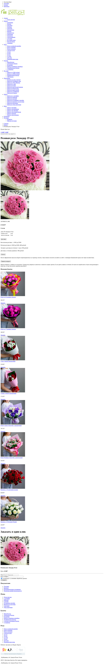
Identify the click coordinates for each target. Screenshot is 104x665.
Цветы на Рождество (13, 88)
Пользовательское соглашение (12, 589)
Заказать (3, 303)
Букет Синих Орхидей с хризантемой (11, 425)
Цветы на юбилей (12, 97)
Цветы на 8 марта (12, 93)
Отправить (3, 580)
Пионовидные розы (12, 59)
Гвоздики (9, 25)
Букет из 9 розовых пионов (8, 297)
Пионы (9, 24)
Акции (6, 18)
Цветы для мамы (11, 107)
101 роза (9, 57)
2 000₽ (2, 132)
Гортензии (10, 34)
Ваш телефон (4, 576)
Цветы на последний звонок (15, 87)
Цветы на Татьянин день (14, 81)
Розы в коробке (11, 47)
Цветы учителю (11, 113)
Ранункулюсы (11, 41)
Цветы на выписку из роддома (15, 101)
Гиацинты (10, 35)
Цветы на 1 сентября (13, 96)
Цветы (6, 21)
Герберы (9, 27)
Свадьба (6, 601)
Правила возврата (5, 261)
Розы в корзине (11, 49)
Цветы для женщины (13, 109)
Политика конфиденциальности (13, 591)
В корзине (7, 116)
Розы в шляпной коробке (14, 46)
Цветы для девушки (12, 110)
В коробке (10, 65)
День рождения (8, 607)
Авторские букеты (12, 63)
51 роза (9, 56)
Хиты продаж (11, 19)
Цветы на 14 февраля (13, 91)
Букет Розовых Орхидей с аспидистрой (12, 457)
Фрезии (9, 31)
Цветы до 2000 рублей (13, 74)
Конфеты (9, 119)
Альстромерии (11, 37)
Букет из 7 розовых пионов (8, 329)
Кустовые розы (11, 40)
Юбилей (6, 600)
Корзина (6, 588)
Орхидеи (9, 28)
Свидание (6, 606)
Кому (5, 106)
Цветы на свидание (12, 103)
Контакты (6, 6)
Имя (2, 575)
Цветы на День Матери (13, 82)
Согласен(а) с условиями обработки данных (14, 578)
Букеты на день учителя (13, 79)
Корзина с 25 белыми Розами (9, 522)
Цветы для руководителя (14, 112)
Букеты (6, 60)
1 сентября (7, 598)
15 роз (9, 52)
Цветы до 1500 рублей (13, 72)
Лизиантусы (10, 32)
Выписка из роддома (9, 604)
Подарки (6, 118)
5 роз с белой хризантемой (8, 361)
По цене (6, 71)
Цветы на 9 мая (11, 85)
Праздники (7, 78)
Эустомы (9, 38)
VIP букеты (10, 77)
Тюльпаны (10, 22)
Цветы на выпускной (13, 90)
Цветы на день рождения (14, 104)
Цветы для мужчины (13, 115)
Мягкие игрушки (12, 121)
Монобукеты (10, 62)
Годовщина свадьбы (9, 603)
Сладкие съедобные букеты (11, 621)
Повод (5, 94)
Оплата (6, 5)
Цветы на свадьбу (12, 99)
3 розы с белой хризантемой (8, 393)
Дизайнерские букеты (13, 68)
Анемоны (10, 43)
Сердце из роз (11, 50)
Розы (5, 44)
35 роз (9, 54)
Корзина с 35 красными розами (9, 489)
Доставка (6, 3)
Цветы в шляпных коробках (15, 66)
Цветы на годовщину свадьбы (15, 100)
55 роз (5, 639)
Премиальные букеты (13, 75)
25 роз (9, 53)
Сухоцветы (10, 69)
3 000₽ (6, 132)
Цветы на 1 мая (11, 84)
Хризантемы (10, 30)
